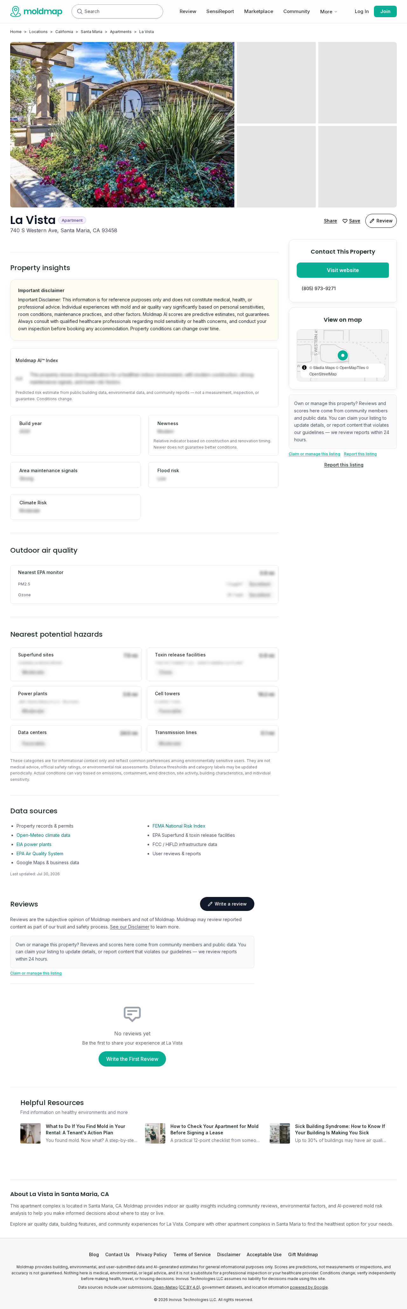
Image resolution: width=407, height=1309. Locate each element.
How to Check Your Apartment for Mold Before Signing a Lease (214, 1129)
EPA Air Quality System (40, 853)
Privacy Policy (151, 1254)
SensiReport (220, 11)
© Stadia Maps (322, 367)
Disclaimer (228, 1254)
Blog (94, 1254)
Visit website (343, 270)
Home (16, 31)
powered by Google (309, 1287)
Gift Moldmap (303, 1254)
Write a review (231, 903)
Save (354, 220)
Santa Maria (91, 31)
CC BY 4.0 (189, 1287)
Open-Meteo (166, 1287)
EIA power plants (34, 844)
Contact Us (117, 1254)
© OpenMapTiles (350, 367)
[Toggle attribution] (304, 367)
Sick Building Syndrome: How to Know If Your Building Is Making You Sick (340, 1129)
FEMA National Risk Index (179, 826)
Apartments (121, 31)
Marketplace (258, 11)
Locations (38, 31)
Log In (362, 11)
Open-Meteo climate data (43, 835)
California (64, 31)
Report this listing (360, 454)
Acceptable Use (264, 1254)
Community (296, 11)
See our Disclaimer (129, 926)
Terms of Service (192, 1254)
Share (330, 220)
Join (385, 11)
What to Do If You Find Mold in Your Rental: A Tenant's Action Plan (85, 1129)
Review (188, 11)
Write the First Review (132, 1059)
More (326, 12)
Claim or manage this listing (314, 454)
